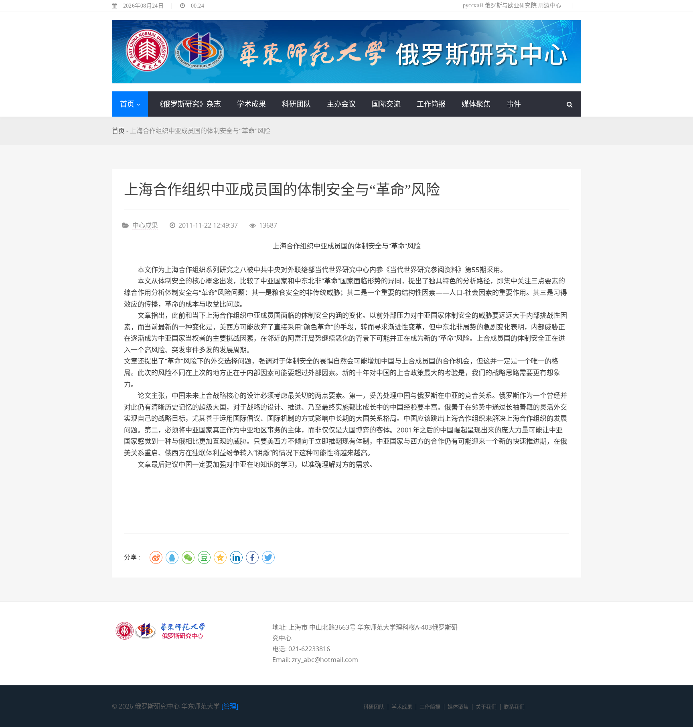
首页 (127, 104)
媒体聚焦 (476, 104)
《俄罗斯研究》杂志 (188, 104)
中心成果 (145, 225)
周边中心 (549, 5)
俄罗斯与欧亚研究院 (511, 5)
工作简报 (431, 104)
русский (473, 5)
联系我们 (514, 706)
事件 (514, 104)
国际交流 (386, 104)
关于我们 (486, 706)
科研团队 (296, 104)
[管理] (229, 706)
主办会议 (341, 104)
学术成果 (251, 104)
